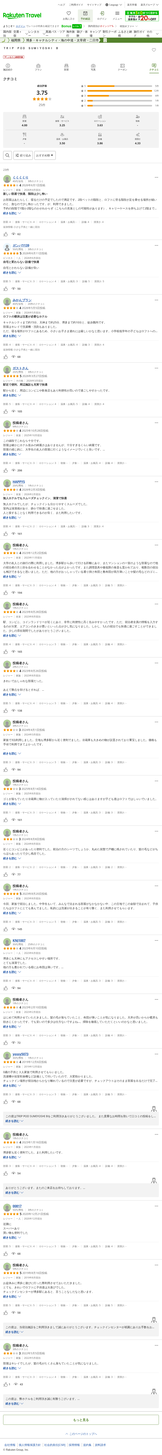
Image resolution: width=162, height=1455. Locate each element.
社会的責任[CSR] (54, 1444)
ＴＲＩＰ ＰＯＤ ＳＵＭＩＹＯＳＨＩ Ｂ (30, 48)
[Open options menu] (156, 177)
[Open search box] (7, 155)
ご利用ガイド (76, 4)
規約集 (87, 1444)
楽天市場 (132, 4)
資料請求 (100, 1444)
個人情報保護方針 (30, 1444)
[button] (23, 179)
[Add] (154, 50)
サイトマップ (94, 4)
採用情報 (74, 1444)
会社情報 (9, 1444)
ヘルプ (61, 4)
